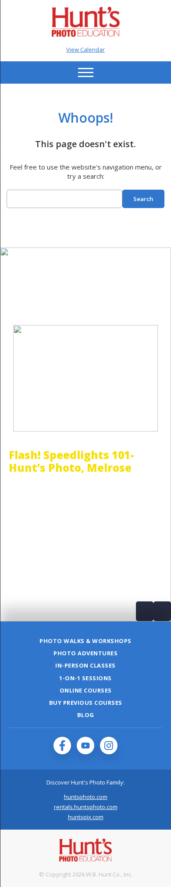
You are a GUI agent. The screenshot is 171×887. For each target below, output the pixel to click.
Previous (144, 611)
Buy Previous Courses (85, 703)
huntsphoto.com (85, 797)
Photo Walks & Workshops (85, 641)
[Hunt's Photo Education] (86, 34)
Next (162, 611)
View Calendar (85, 49)
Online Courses (86, 690)
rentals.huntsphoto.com (86, 807)
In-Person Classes (85, 665)
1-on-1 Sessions (85, 678)
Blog (85, 715)
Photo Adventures (85, 653)
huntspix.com (85, 817)
